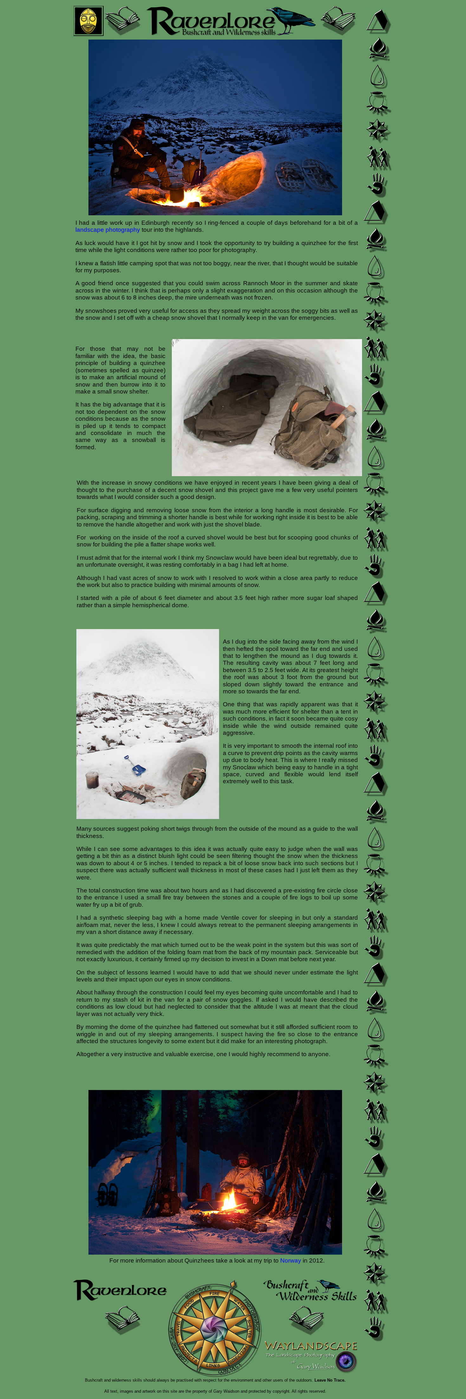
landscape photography (107, 229)
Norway (290, 1260)
